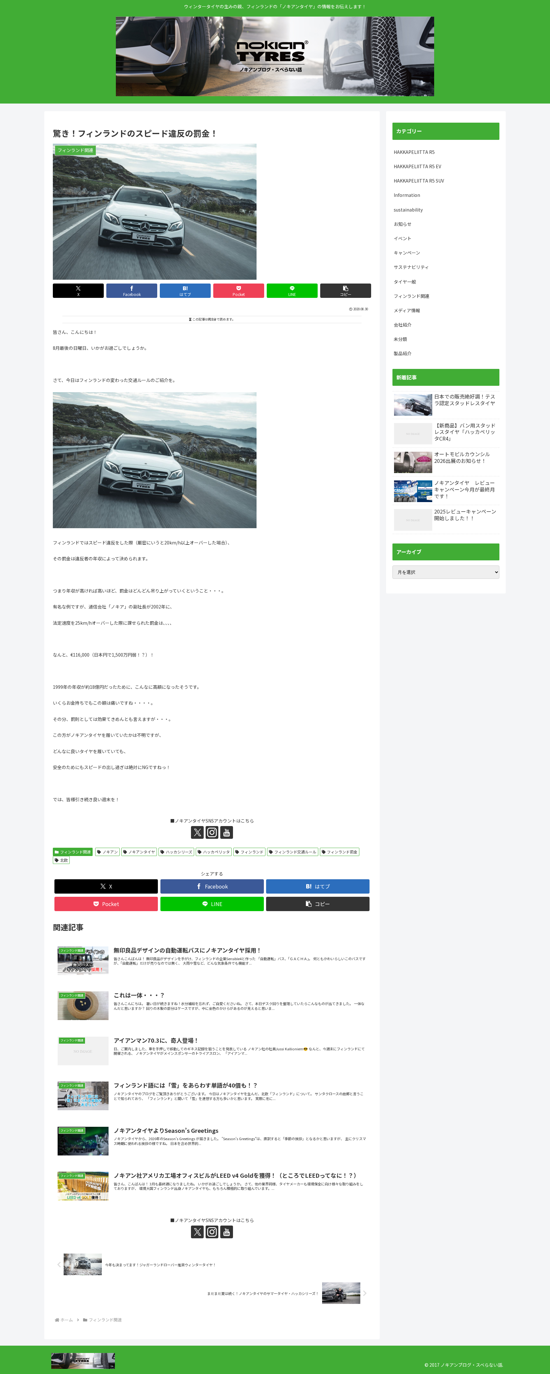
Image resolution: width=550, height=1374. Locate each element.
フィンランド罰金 (342, 851)
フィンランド (252, 851)
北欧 (64, 860)
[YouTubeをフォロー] (226, 832)
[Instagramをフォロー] (212, 832)
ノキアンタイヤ (141, 851)
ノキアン (110, 851)
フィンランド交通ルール (295, 851)
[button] (345, 291)
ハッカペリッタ (216, 851)
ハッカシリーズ (179, 851)
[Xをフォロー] (197, 832)
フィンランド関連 (75, 851)
